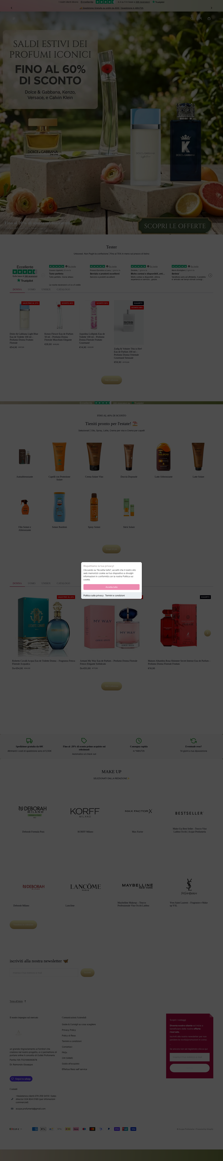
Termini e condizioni (115, 595)
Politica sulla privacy (93, 595)
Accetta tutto (112, 587)
